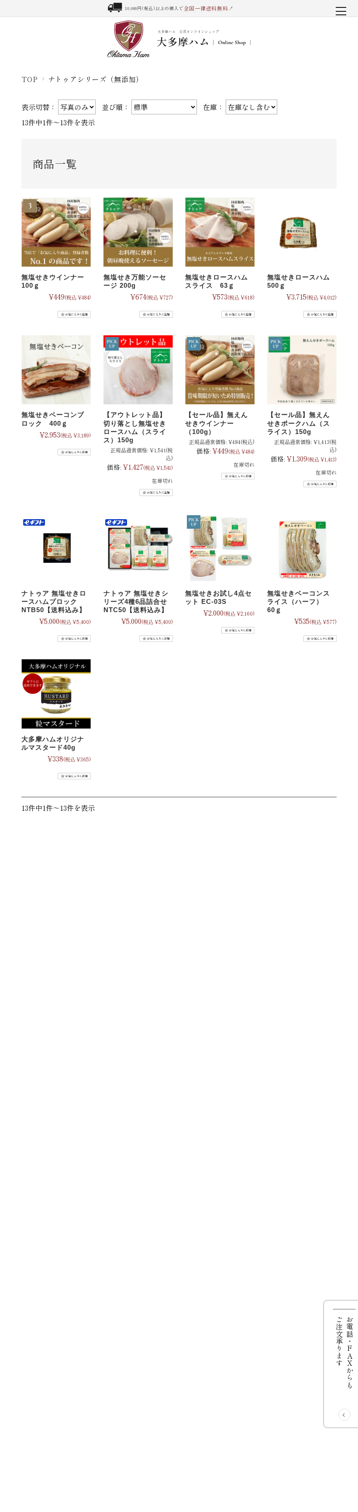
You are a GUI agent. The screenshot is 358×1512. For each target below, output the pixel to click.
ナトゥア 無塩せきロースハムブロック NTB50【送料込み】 (53, 601)
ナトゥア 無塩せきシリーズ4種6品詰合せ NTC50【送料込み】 (136, 601)
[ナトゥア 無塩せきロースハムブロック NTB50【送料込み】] (56, 549)
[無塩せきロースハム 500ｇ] (302, 233)
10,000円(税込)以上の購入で (179, 8)
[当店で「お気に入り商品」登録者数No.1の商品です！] (56, 233)
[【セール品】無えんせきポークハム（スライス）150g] (302, 370)
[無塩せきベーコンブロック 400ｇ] (56, 370)
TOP (29, 79)
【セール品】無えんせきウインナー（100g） (216, 423)
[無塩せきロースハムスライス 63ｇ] (220, 233)
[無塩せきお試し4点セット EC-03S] (220, 549)
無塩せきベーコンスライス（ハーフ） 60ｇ (298, 601)
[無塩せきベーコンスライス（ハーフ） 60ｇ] (302, 549)
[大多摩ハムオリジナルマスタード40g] (56, 694)
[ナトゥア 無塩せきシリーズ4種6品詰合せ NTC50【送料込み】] (138, 549)
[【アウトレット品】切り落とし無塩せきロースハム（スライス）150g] (138, 370)
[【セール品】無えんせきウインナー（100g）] (220, 370)
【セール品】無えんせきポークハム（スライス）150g (298, 423)
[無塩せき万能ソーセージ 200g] (138, 233)
